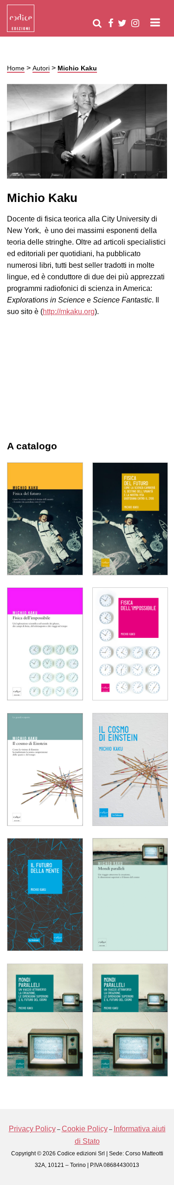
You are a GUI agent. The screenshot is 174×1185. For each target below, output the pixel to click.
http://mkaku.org (69, 311)
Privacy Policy (32, 1129)
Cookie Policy (85, 1129)
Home (16, 68)
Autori (41, 68)
